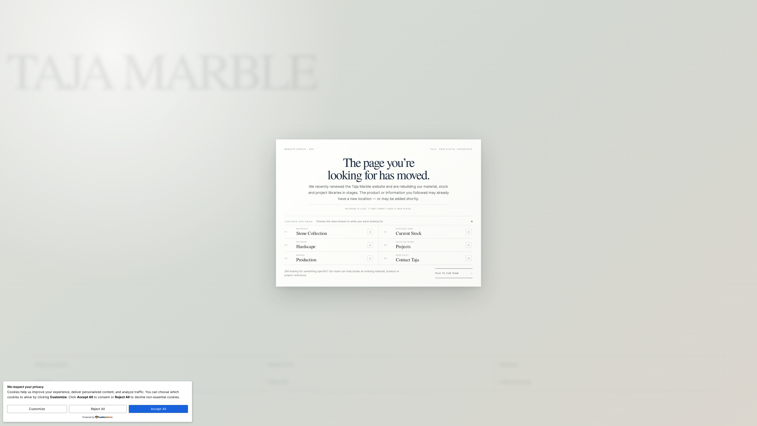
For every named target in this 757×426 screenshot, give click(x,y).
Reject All (98, 409)
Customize (37, 409)
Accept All (158, 409)
